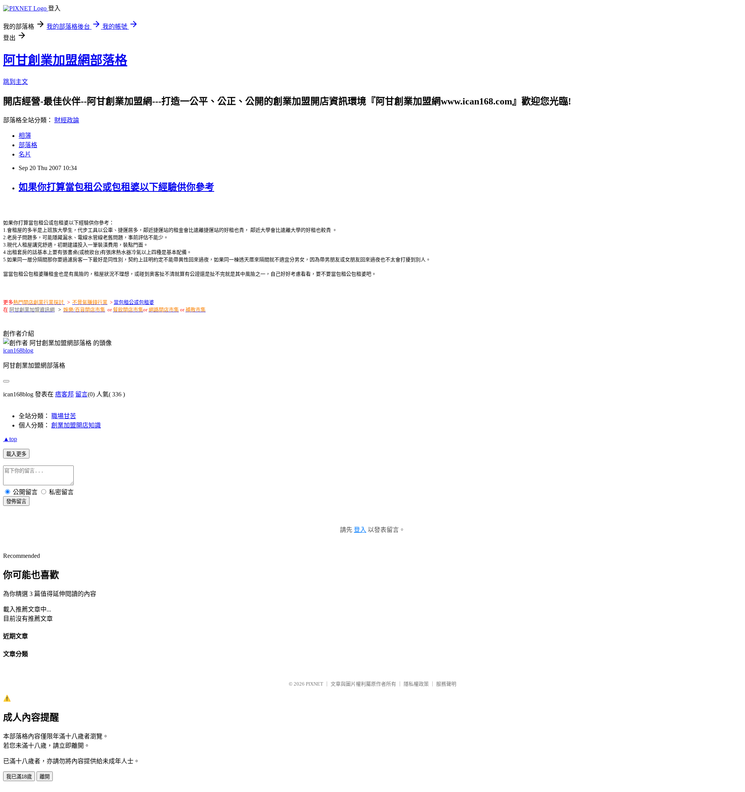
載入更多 (16, 454)
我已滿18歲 (19, 777)
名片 (25, 154)
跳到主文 (15, 81)
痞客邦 (64, 394)
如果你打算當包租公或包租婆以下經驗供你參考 (116, 187)
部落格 (28, 145)
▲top (10, 439)
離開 (45, 777)
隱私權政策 (416, 684)
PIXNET (314, 684)
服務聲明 (446, 684)
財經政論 (66, 120)
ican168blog (18, 350)
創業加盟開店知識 (76, 425)
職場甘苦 (63, 416)
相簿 (25, 135)
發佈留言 (16, 501)
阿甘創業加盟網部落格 (65, 60)
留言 (81, 394)
